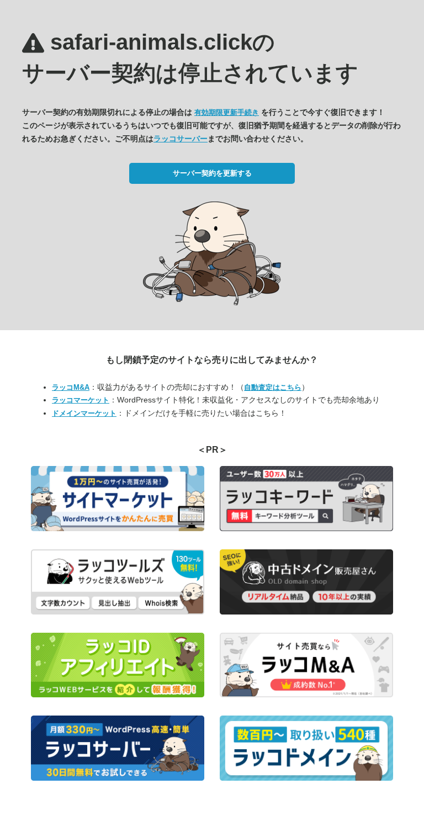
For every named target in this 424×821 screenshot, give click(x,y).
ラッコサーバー (180, 138)
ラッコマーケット (80, 400)
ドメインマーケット (84, 413)
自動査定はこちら (272, 387)
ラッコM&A (70, 387)
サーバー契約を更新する (212, 173)
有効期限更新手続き (226, 112)
